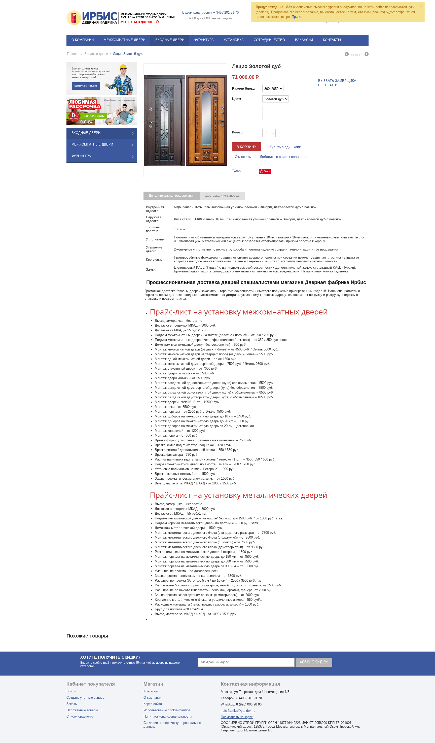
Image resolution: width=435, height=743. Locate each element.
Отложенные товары (82, 710)
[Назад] (347, 55)
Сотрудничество (269, 40)
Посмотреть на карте (237, 717)
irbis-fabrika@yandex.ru (238, 711)
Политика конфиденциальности (167, 716)
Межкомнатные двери (124, 40)
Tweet (236, 170)
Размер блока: (244, 88)
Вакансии (304, 40)
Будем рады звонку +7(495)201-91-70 (210, 12)
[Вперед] (367, 55)
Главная (73, 54)
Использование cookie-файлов (166, 710)
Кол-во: (237, 132)
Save (267, 171)
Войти (71, 691)
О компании (82, 40)
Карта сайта (152, 704)
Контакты (332, 40)
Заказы (71, 704)
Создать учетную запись (85, 697)
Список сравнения (80, 716)
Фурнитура (204, 40)
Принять (298, 17)
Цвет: (236, 99)
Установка (234, 40)
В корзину (246, 147)
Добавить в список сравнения (284, 157)
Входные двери (169, 40)
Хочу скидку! (314, 662)
